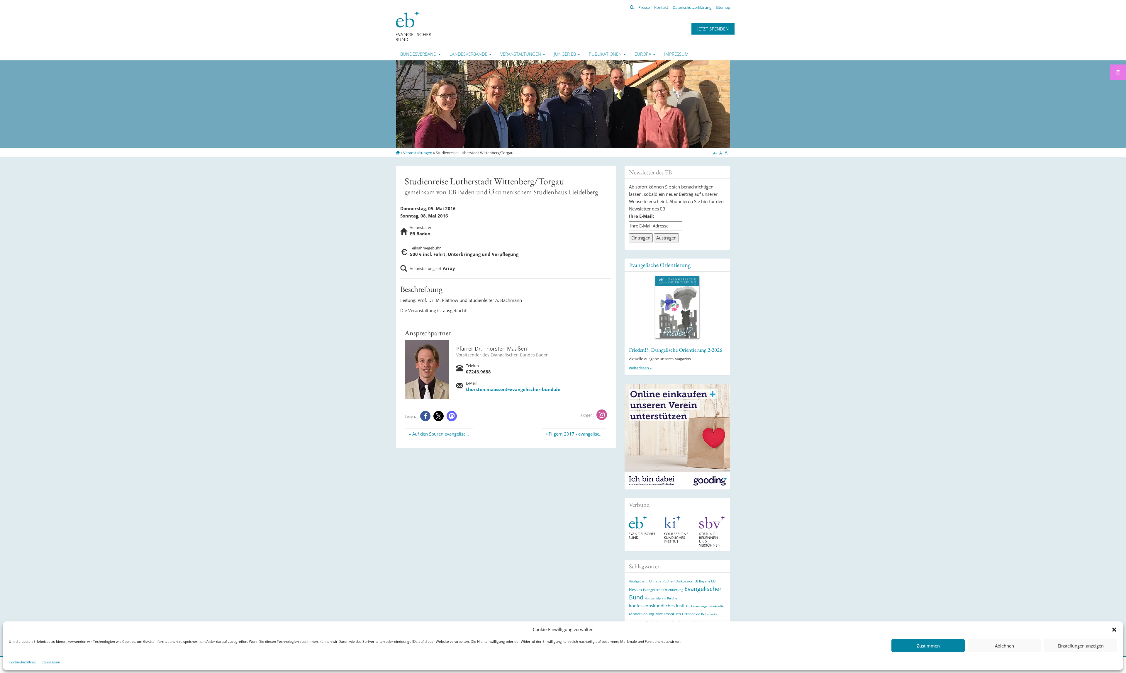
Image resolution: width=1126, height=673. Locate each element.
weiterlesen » (640, 368)
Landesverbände (469, 54)
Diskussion (684, 581)
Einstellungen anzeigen (1081, 646)
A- (715, 153)
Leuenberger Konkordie (707, 606)
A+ (727, 152)
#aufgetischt (638, 581)
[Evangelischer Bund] (413, 25)
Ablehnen (1004, 646)
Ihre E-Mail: (641, 216)
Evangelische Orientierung (660, 265)
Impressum (51, 662)
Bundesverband (419, 54)
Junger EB (565, 54)
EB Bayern (702, 581)
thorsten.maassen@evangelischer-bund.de (513, 389)
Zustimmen (928, 646)
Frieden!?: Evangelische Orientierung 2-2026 (675, 350)
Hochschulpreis (655, 598)
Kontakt (661, 7)
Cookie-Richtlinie (22, 662)
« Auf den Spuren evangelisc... (439, 434)
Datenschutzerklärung (692, 7)
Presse (644, 7)
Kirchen (673, 598)
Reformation (709, 614)
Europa (643, 54)
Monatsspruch (668, 613)
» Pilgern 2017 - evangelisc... (574, 434)
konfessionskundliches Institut (659, 606)
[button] (1114, 630)
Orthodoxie (691, 614)
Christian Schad (661, 581)
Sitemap (723, 7)
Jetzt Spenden (713, 29)
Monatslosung (641, 613)
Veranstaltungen (521, 54)
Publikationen (606, 54)
